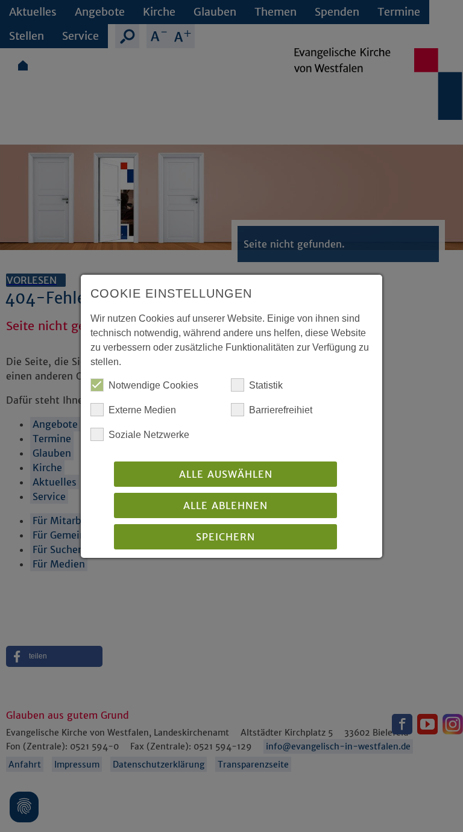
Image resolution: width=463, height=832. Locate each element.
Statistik (266, 385)
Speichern (225, 537)
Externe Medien (142, 410)
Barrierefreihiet (280, 410)
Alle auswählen (225, 474)
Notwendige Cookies (153, 385)
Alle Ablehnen (225, 505)
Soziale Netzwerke (149, 435)
